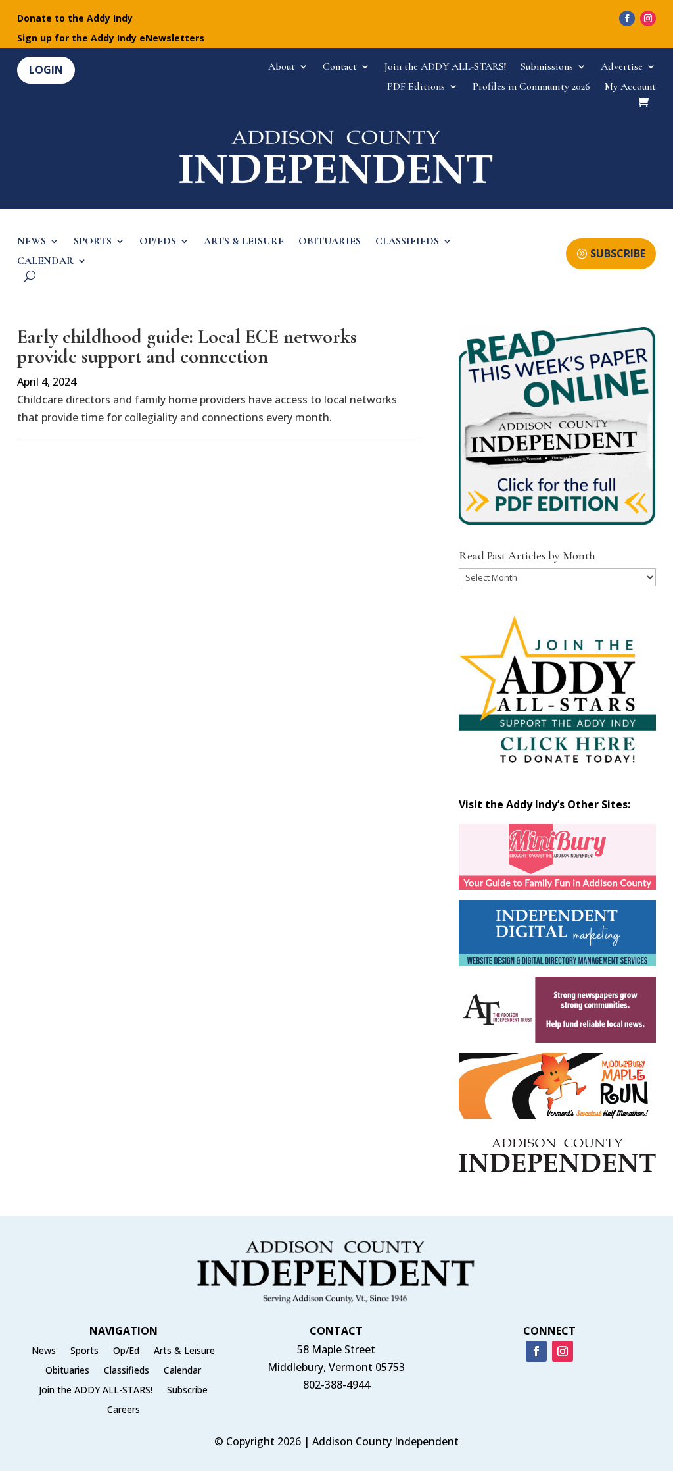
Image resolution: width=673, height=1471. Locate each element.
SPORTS (93, 241)
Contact (340, 67)
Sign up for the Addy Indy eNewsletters (110, 39)
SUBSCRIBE (617, 253)
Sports (84, 1351)
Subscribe (187, 1390)
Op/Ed (126, 1351)
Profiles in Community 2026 (531, 87)
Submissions (547, 67)
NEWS (31, 241)
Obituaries (67, 1371)
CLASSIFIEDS (407, 241)
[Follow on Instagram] (648, 18)
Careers (123, 1410)
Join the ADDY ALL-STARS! (445, 67)
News (44, 1351)
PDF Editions (416, 87)
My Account (630, 87)
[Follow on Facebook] (627, 18)
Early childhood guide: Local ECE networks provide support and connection (187, 346)
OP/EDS (157, 241)
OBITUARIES (329, 241)
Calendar (182, 1371)
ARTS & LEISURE (244, 241)
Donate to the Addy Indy (75, 19)
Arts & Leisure (184, 1351)
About (281, 67)
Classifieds (126, 1371)
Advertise (622, 67)
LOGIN (46, 70)
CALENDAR (45, 261)
